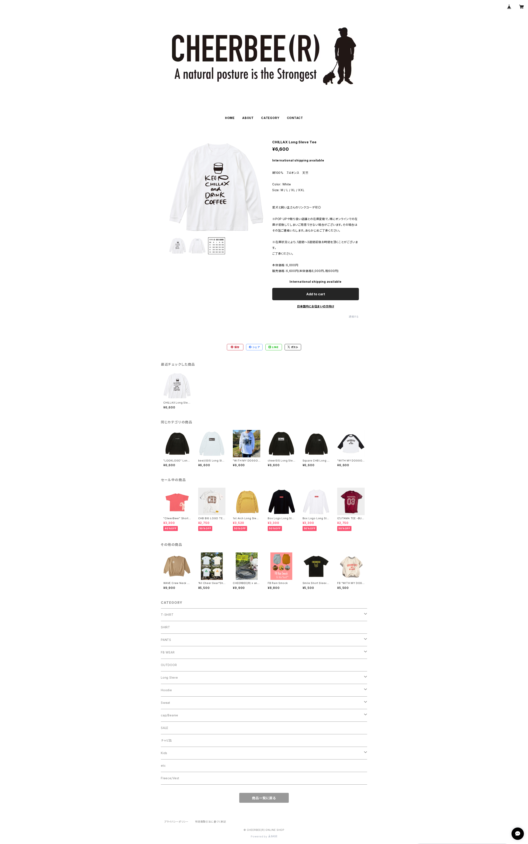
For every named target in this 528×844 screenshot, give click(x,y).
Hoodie (166, 690)
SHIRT (165, 627)
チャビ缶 (166, 740)
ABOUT (248, 118)
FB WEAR (168, 652)
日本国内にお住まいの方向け (315, 306)
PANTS (166, 640)
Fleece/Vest (170, 778)
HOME (230, 118)
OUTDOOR (169, 665)
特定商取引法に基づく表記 (210, 821)
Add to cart (315, 294)
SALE (164, 728)
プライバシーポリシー (176, 821)
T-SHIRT (167, 614)
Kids (164, 753)
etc (163, 765)
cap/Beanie (169, 715)
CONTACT (295, 118)
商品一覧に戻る (264, 798)
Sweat (165, 702)
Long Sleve (169, 677)
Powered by (259, 836)
